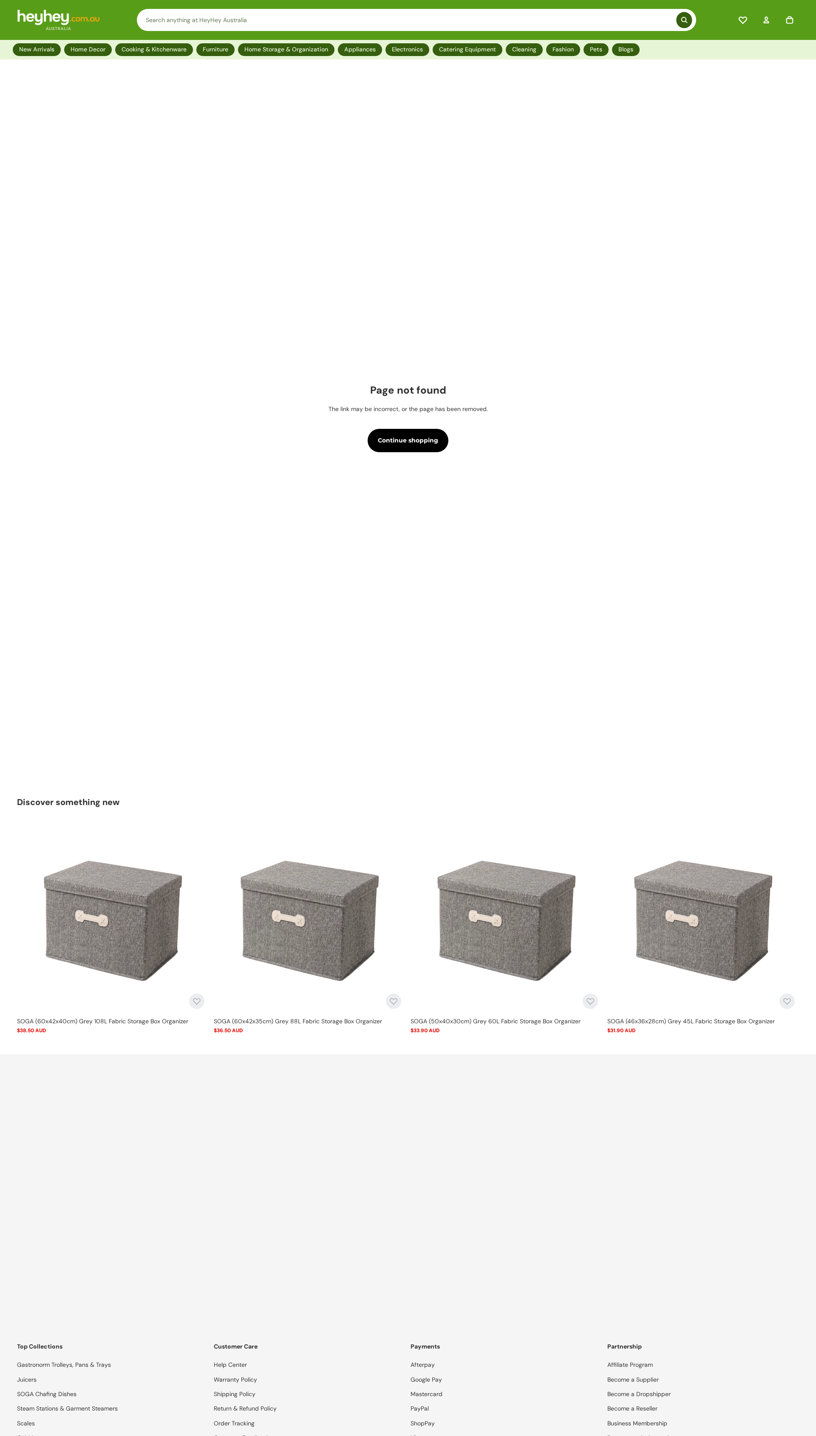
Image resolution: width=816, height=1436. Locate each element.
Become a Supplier (633, 1379)
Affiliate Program (630, 1364)
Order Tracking (234, 1423)
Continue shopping (408, 440)
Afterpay (423, 1364)
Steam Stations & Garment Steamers (67, 1408)
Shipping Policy (234, 1394)
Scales (26, 1423)
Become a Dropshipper (639, 1394)
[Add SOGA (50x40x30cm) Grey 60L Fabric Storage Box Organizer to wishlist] (590, 1001)
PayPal (420, 1408)
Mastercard (426, 1394)
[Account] (766, 20)
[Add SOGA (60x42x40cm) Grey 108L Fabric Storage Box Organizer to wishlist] (196, 1001)
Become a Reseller (632, 1408)
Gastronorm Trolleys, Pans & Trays (64, 1364)
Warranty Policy (235, 1379)
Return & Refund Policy (245, 1408)
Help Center (230, 1364)
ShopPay (423, 1423)
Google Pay (426, 1379)
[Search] (417, 20)
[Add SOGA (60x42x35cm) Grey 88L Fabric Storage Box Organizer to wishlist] (393, 1001)
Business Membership (637, 1423)
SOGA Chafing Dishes (46, 1394)
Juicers (27, 1379)
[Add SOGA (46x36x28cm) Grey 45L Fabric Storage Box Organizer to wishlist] (787, 1001)
